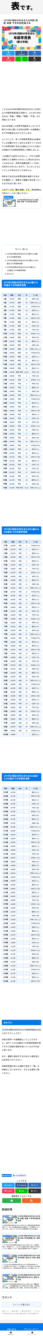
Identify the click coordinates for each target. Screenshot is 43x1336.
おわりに (10, 273)
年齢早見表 (7, 1175)
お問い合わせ (11, 1329)
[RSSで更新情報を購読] (31, 1200)
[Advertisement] (21, 83)
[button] (34, 59)
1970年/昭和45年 (20, 1175)
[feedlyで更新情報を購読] (11, 1200)
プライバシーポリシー (31, 1329)
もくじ (18, 248)
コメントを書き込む (21, 1304)
